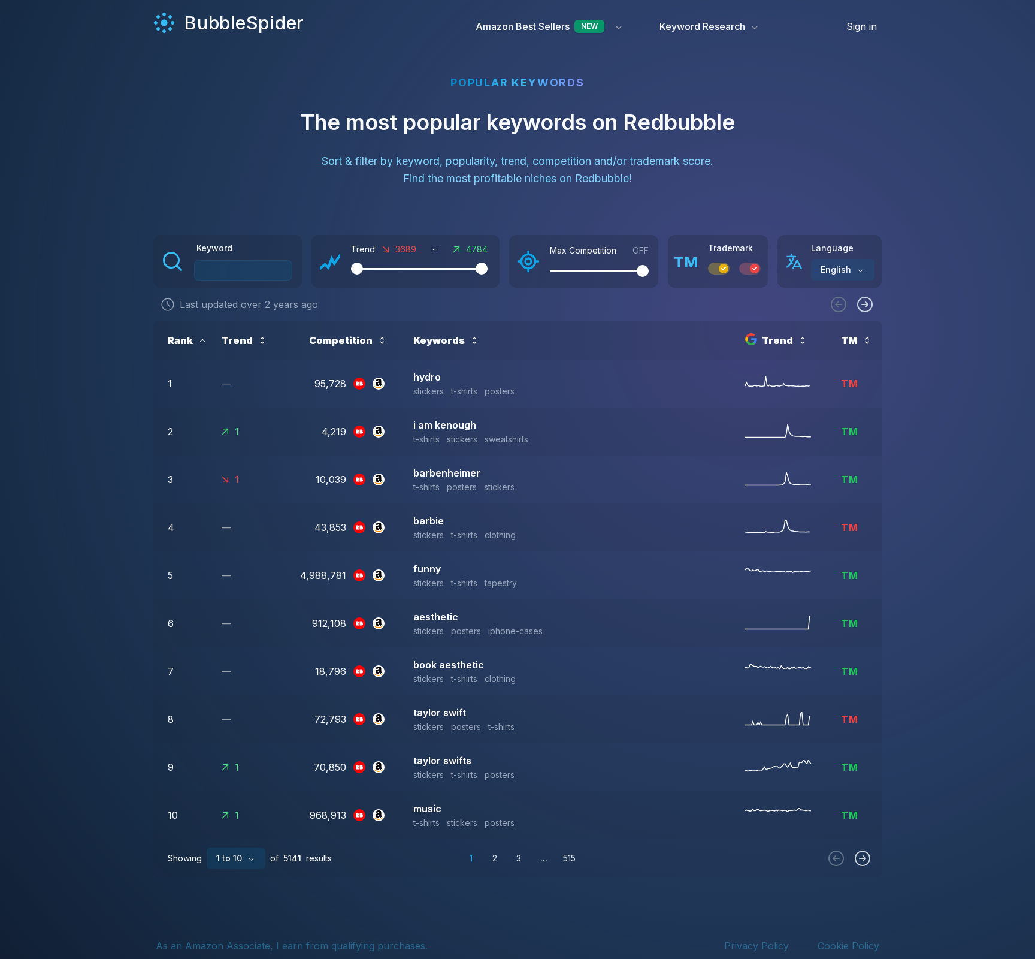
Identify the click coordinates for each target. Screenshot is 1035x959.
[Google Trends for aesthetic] (786, 623)
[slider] (357, 269)
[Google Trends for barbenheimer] (786, 479)
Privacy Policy (756, 946)
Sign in (861, 26)
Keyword (214, 248)
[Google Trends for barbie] (786, 527)
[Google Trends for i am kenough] (786, 431)
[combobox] (842, 270)
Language (832, 248)
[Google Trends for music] (786, 815)
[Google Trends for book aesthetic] (786, 671)
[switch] (719, 269)
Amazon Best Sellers (537, 26)
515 (569, 858)
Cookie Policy (848, 946)
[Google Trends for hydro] (786, 383)
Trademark (730, 248)
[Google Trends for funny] (786, 575)
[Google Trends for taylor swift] (786, 719)
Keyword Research (702, 26)
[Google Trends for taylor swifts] (786, 767)
